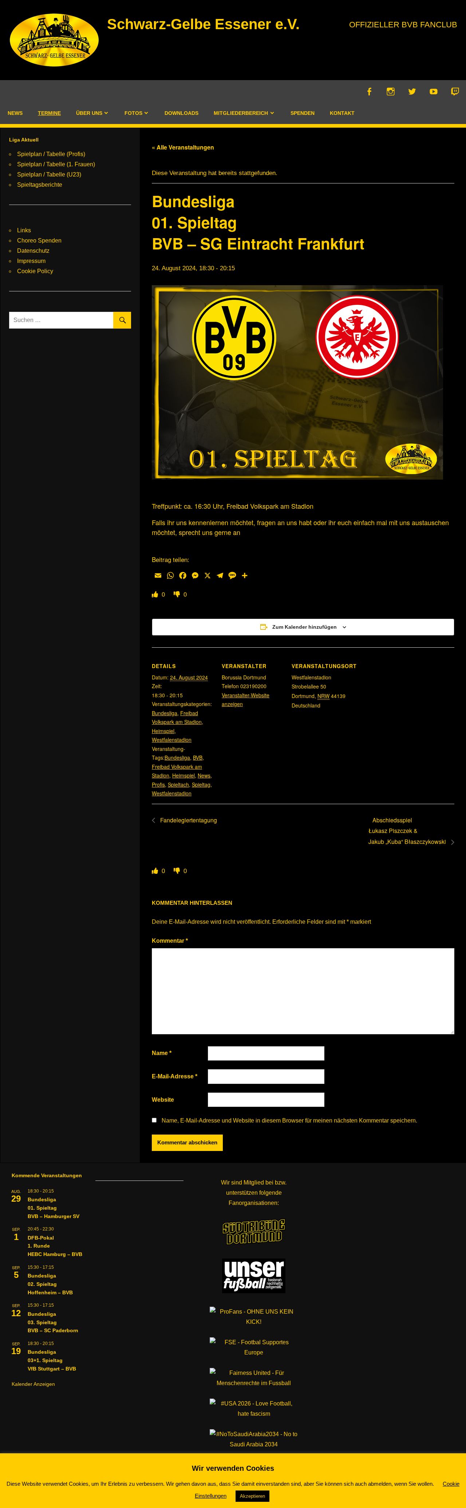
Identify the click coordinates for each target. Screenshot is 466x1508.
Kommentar (170, 941)
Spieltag (201, 784)
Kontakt (342, 113)
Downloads (181, 113)
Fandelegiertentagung (188, 820)
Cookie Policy (35, 271)
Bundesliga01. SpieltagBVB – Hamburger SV (53, 1208)
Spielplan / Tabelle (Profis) (51, 154)
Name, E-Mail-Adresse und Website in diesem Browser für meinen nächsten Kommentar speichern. (289, 1120)
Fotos (133, 113)
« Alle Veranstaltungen (183, 147)
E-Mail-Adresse (174, 1076)
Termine (49, 113)
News (15, 113)
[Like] (156, 593)
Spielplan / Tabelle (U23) (49, 174)
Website (163, 1100)
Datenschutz (33, 251)
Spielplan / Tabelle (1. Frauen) (56, 164)
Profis (158, 784)
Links (24, 230)
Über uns (89, 113)
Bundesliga (164, 713)
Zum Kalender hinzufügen (304, 627)
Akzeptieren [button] (252, 1496)
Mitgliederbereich (241, 113)
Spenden (303, 113)
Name (161, 1053)
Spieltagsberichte (39, 185)
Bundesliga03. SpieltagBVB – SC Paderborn (53, 1322)
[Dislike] (178, 593)
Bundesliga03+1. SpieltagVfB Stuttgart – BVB (52, 1360)
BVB (197, 757)
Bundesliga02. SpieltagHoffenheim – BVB (50, 1284)
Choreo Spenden (39, 240)
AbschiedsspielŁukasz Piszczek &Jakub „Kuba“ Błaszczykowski (407, 831)
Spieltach (178, 784)
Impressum (31, 261)
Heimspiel (163, 730)
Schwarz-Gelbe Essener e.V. (203, 24)
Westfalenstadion (171, 739)
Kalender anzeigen (33, 1384)
